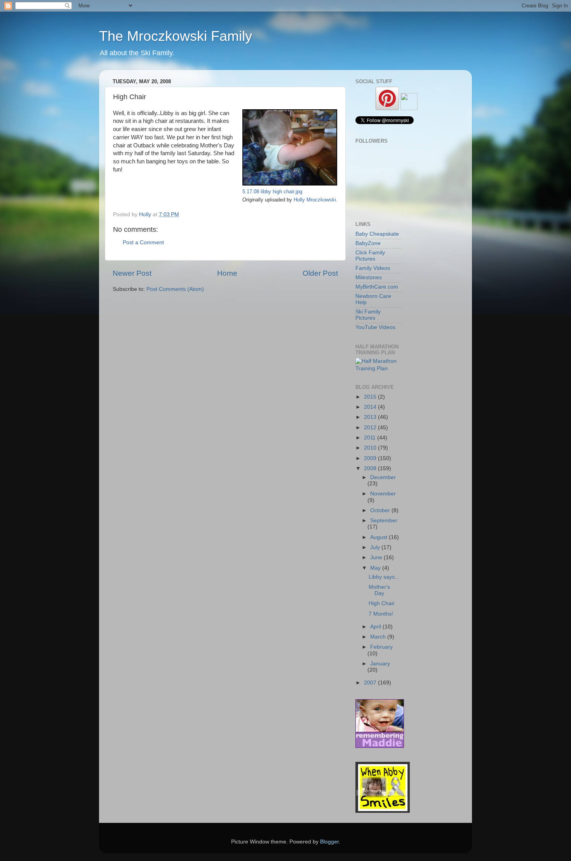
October (381, 510)
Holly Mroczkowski (315, 200)
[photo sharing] (289, 183)
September (383, 520)
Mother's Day (379, 590)
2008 (371, 468)
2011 (370, 438)
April (376, 627)
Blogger (329, 842)
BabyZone (368, 243)
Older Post (320, 273)
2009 (371, 458)
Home (227, 273)
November (383, 494)
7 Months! (381, 614)
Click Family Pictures (370, 256)
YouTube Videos (375, 327)
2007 (371, 683)
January (380, 664)
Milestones (368, 277)
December (383, 477)
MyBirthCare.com (376, 287)
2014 (371, 407)
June (377, 557)
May (376, 568)
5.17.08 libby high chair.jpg (272, 191)
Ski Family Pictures (368, 315)
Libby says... (384, 577)
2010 (371, 448)
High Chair (382, 603)
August (379, 537)
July (375, 547)
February (381, 647)
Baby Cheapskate (377, 234)
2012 (371, 427)
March (378, 637)
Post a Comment (143, 242)
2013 (371, 417)
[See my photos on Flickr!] (409, 108)
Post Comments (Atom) (175, 289)
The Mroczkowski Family (175, 36)
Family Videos (372, 268)
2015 (371, 397)
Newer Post (132, 273)
